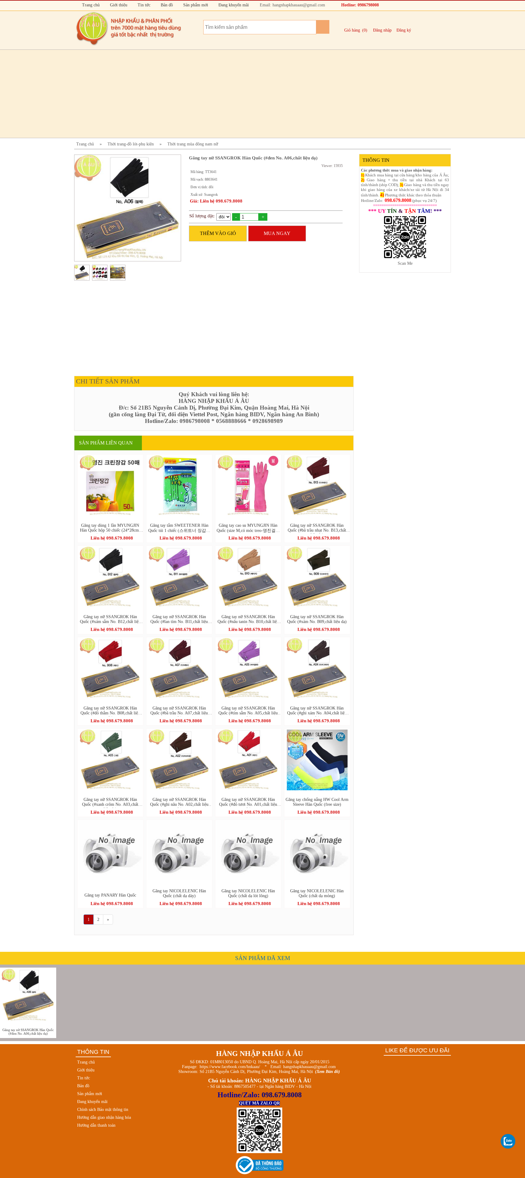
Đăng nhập (382, 30)
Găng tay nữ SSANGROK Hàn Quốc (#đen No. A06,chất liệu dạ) (28, 1031)
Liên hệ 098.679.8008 (112, 538)
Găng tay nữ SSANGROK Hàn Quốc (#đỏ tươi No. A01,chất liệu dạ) (248, 802)
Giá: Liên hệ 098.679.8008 (216, 201)
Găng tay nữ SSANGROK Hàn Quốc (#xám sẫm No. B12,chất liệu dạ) (110, 620)
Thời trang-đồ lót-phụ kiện (131, 144)
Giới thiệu (118, 5)
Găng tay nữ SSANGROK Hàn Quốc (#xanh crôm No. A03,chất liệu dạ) (110, 802)
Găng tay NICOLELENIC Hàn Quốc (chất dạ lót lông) (248, 893)
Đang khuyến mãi (233, 5)
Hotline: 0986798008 (359, 5)
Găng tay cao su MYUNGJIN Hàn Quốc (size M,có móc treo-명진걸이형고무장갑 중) (248, 528)
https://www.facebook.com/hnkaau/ (230, 1066)
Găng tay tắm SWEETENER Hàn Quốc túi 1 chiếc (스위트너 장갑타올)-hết (179, 528)
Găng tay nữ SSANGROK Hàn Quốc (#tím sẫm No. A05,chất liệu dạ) (248, 711)
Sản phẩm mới (195, 5)
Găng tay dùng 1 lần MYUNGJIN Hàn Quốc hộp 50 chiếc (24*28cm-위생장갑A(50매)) (110, 528)
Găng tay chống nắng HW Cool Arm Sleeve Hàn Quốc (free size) (317, 802)
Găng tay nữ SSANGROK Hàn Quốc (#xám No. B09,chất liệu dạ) (317, 619)
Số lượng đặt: (201, 215)
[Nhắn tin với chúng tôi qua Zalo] (508, 1141)
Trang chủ (90, 5)
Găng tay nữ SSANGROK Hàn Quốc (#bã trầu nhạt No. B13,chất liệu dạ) (317, 528)
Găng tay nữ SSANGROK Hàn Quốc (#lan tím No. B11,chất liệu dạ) (179, 620)
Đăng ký (403, 30)
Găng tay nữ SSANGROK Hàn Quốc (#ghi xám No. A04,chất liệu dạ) (317, 711)
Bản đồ (166, 5)
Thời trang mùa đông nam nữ (192, 144)
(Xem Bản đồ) (327, 1071)
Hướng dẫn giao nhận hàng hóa (104, 1117)
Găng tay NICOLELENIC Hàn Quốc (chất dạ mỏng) (317, 893)
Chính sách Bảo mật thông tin (102, 1109)
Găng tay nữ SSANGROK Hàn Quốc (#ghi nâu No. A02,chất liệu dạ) (179, 802)
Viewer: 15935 (332, 166)
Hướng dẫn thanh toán (96, 1125)
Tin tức (143, 5)
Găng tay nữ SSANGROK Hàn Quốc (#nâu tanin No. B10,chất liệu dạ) (248, 620)
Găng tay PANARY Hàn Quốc (110, 895)
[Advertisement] (256, 93)
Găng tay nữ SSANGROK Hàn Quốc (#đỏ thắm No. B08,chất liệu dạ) (110, 711)
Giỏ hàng (352, 30)
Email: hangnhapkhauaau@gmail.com (292, 5)
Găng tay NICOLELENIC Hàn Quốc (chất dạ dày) (179, 893)
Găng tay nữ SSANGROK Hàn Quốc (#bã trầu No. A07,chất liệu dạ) (179, 711)
